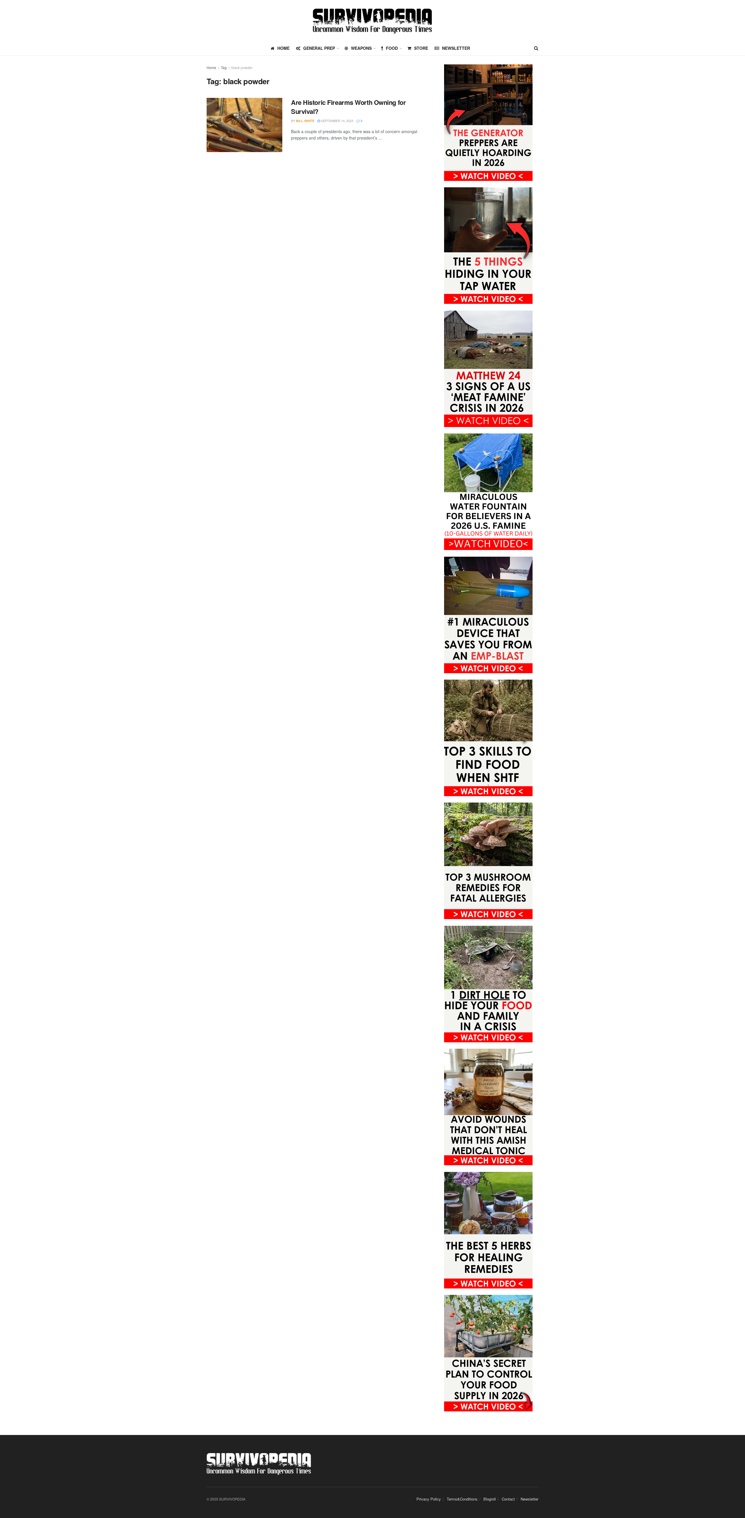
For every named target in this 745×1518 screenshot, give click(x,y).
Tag (224, 67)
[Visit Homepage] (372, 20)
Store (421, 48)
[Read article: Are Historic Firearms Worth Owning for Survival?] (244, 125)
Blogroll (489, 1499)
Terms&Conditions (462, 1499)
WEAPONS (361, 48)
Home (211, 67)
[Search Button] (536, 48)
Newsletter (456, 48)
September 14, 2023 (336, 120)
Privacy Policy (428, 1499)
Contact (508, 1499)
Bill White (305, 121)
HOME (283, 48)
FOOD (392, 48)
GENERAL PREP (319, 48)
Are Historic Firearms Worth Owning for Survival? (348, 107)
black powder (242, 67)
